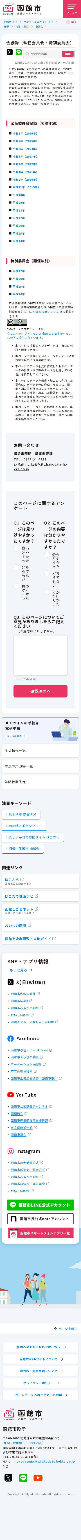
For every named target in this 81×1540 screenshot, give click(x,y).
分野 (6, 26)
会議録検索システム (46, 312)
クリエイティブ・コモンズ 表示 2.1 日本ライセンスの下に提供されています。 (39, 335)
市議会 (39, 26)
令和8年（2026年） (26, 133)
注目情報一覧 (15, 750)
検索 (68, 54)
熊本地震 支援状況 (22, 814)
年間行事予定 (15, 781)
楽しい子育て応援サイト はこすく (34, 837)
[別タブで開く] (9, 53)
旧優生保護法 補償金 (24, 848)
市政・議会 (22, 26)
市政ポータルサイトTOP (38, 22)
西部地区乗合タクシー (25, 825)
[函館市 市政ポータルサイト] (22, 9)
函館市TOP (10, 22)
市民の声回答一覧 (18, 766)
